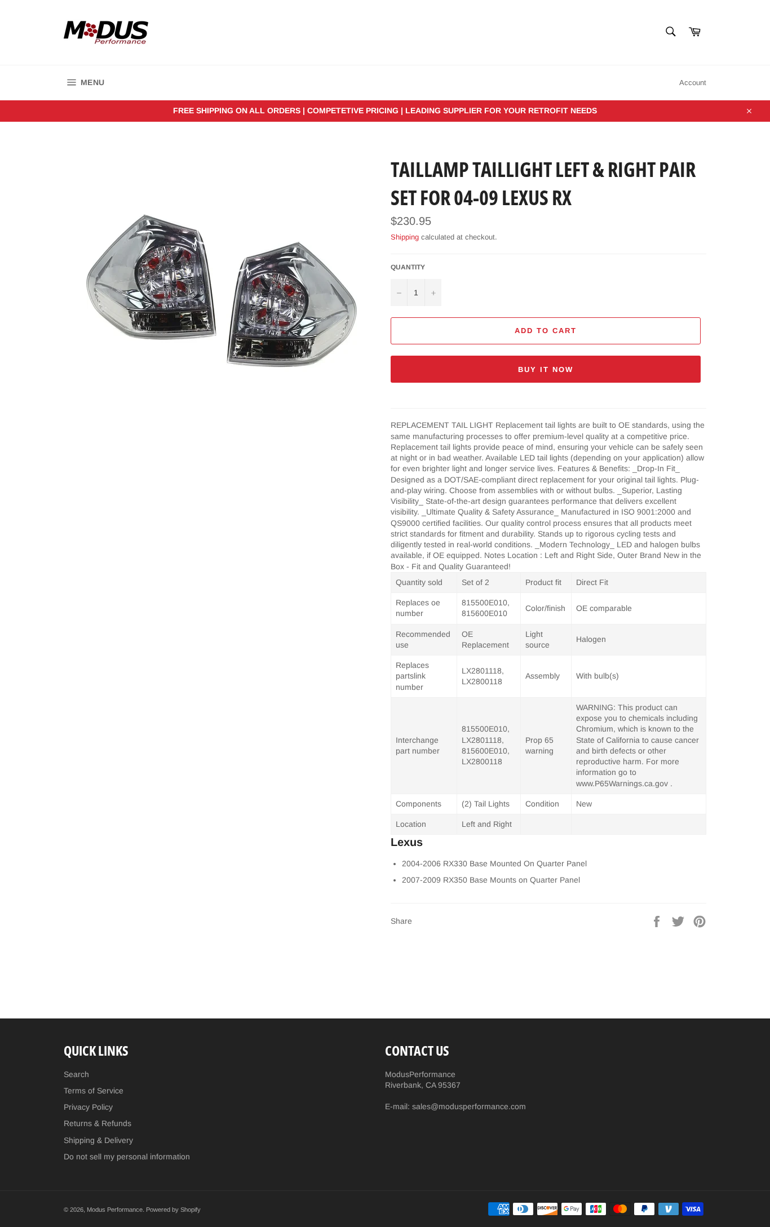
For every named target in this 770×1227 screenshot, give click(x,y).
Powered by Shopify (173, 1209)
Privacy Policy (88, 1106)
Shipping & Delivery (98, 1140)
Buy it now (545, 369)
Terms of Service (93, 1090)
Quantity (408, 267)
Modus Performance (115, 1209)
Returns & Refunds (97, 1123)
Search (76, 1074)
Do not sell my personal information (127, 1156)
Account (692, 82)
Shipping (405, 237)
